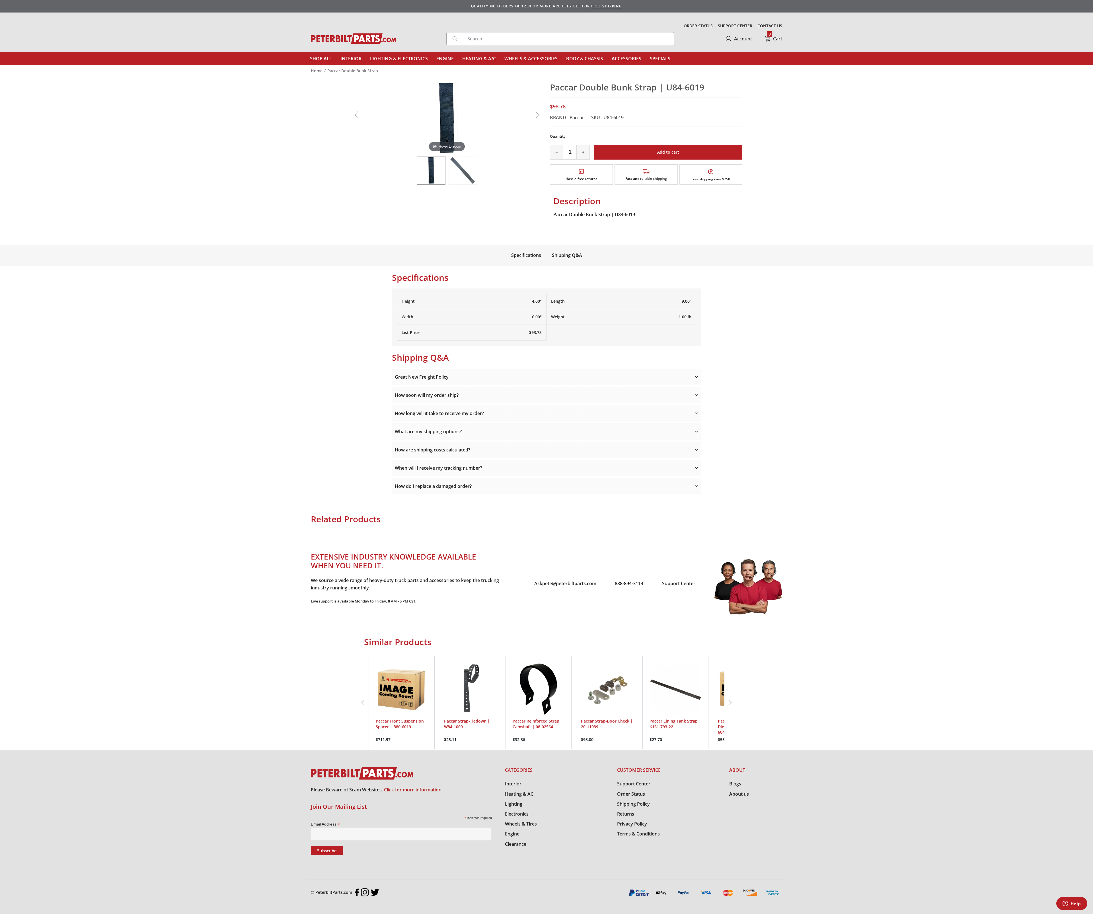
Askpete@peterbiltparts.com (565, 583)
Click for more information (412, 790)
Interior (513, 784)
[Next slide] (537, 115)
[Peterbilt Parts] (353, 38)
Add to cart (668, 152)
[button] (363, 703)
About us (739, 794)
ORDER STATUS (698, 25)
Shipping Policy (633, 804)
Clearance (515, 844)
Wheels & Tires (521, 824)
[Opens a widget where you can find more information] (1071, 904)
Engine (512, 834)
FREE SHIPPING (606, 6)
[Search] (455, 38)
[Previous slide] (356, 115)
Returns (625, 814)
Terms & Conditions (638, 834)
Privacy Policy (632, 824)
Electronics (517, 814)
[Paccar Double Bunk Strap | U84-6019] (431, 170)
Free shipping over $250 (710, 179)
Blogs (735, 784)
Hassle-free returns (581, 178)
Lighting (513, 804)
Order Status (631, 794)
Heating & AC (519, 794)
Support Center (678, 583)
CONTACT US (769, 25)
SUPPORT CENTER (735, 25)
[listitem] (402, 703)
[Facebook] (357, 892)
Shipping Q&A (567, 255)
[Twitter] (375, 892)
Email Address (325, 824)
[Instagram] (365, 892)
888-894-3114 (629, 583)
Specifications (526, 255)
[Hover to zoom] (446, 117)
